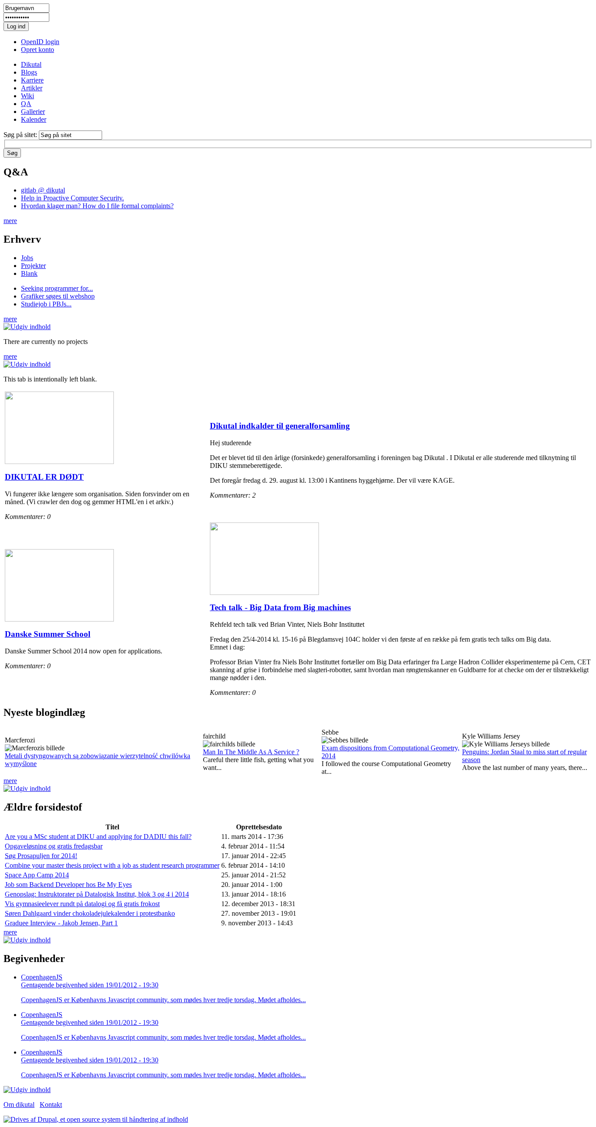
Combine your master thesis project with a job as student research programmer (112, 865)
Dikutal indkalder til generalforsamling (280, 425)
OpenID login (40, 41)
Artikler (31, 88)
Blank (29, 273)
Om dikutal (18, 1104)
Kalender (33, 119)
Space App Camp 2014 (37, 875)
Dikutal (31, 64)
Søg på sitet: (21, 134)
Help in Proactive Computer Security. (72, 198)
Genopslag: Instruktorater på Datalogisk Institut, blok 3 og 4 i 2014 (97, 894)
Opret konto (37, 49)
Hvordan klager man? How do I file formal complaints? (97, 206)
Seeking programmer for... (57, 288)
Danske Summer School (47, 634)
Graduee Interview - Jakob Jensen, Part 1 (61, 923)
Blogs (29, 72)
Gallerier (33, 111)
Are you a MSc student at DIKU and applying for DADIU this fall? (98, 836)
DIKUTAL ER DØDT (44, 476)
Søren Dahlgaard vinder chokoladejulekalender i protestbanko (90, 913)
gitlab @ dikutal (43, 190)
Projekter (33, 265)
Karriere (32, 80)
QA (26, 103)
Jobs (27, 257)
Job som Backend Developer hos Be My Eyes (68, 884)
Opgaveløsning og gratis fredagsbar (54, 846)
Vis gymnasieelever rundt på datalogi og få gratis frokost (82, 903)
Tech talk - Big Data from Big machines (280, 607)
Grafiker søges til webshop (58, 296)
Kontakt (51, 1104)
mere (10, 220)
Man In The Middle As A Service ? (251, 752)
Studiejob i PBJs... (46, 304)
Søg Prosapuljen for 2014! (41, 855)
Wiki (27, 96)
